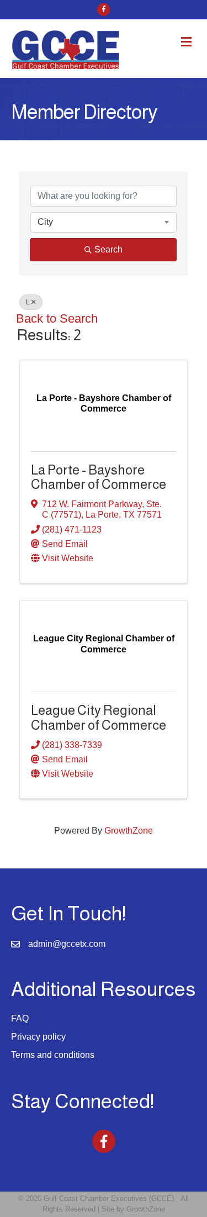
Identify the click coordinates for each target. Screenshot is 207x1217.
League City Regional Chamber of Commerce (98, 717)
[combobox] (103, 222)
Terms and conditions (52, 1055)
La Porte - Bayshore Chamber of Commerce (98, 477)
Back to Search (57, 318)
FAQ (20, 1018)
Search (108, 249)
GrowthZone (128, 830)
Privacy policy (38, 1036)
